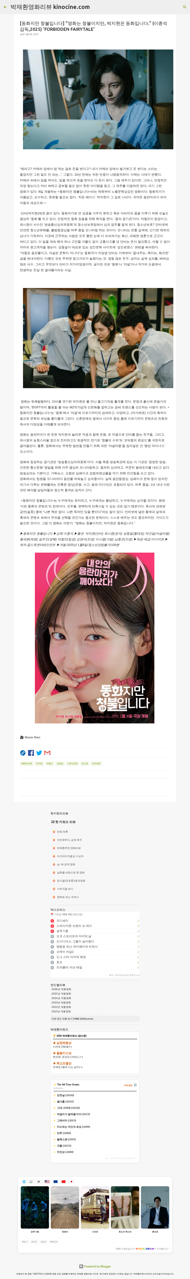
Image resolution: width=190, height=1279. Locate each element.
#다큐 (34, 1242)
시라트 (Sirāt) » (62, 1046)
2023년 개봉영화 (61, 1002)
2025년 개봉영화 (61, 993)
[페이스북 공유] (31, 753)
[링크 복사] (23, 753)
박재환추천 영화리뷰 (66, 848)
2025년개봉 (26, 763)
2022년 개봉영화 (61, 1007)
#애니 (24, 1242)
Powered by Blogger (97, 1266)
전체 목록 (60, 831)
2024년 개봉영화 (61, 998)
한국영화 (96, 763)
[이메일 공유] (47, 753)
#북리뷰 (53, 1242)
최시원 (85, 763)
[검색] (95, 7)
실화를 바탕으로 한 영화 (68, 872)
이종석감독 (72, 763)
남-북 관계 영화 (63, 864)
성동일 (60, 763)
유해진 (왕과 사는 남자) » (68, 1067)
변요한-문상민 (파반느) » (68, 1057)
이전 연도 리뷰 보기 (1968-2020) (68, 1018)
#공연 (43, 1242)
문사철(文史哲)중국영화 (68, 880)
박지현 (39, 763)
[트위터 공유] (39, 753)
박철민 (50, 763)
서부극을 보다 (62, 888)
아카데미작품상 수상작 (67, 856)
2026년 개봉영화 (61, 989)
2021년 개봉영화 (61, 1011)
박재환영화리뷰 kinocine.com (50, 6)
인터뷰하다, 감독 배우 (67, 840)
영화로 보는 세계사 (65, 897)
